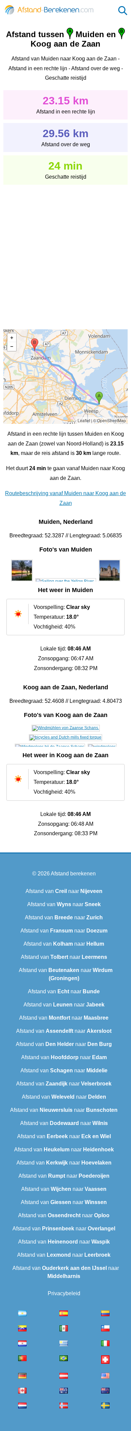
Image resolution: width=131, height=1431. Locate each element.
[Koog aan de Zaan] (65, 727)
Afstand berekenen (73, 873)
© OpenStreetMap (109, 420)
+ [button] (11, 337)
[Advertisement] (65, 252)
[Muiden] (22, 581)
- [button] (11, 346)
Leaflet (84, 420)
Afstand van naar (64, 891)
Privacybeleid (64, 1293)
